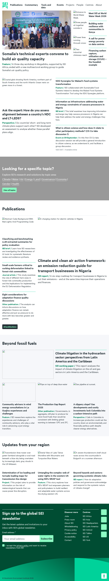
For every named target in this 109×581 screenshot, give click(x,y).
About (99, 4)
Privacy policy (71, 529)
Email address (9, 532)
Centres (89, 4)
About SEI (69, 522)
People (79, 4)
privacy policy (23, 545)
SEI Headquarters (90, 522)
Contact (68, 540)
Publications (16, 4)
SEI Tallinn (87, 533)
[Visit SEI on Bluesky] (104, 512)
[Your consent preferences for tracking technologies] (104, 576)
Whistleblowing (71, 526)
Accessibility (70, 536)
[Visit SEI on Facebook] (104, 519)
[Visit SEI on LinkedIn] (104, 527)
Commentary (31, 4)
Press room (70, 519)
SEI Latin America (90, 526)
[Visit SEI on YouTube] (104, 534)
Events (60, 4)
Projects (70, 4)
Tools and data (46, 6)
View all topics (9, 190)
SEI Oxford (87, 529)
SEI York (86, 540)
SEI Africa (87, 516)
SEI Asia (86, 519)
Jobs (67, 516)
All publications (9, 326)
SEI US (86, 536)
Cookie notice (70, 533)
